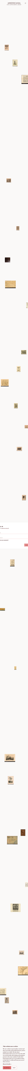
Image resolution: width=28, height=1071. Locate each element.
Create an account (5, 528)
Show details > (7, 1064)
